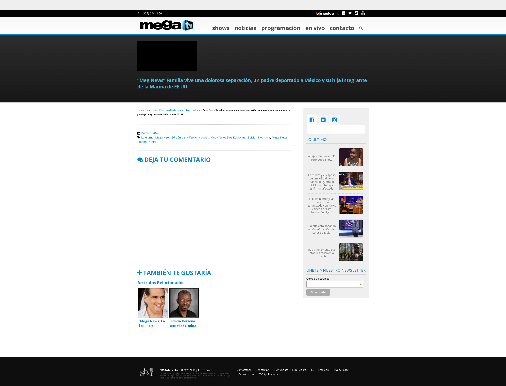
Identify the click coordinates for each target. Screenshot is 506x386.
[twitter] (350, 13)
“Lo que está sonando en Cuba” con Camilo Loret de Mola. (322, 229)
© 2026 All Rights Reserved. (186, 370)
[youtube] (363, 13)
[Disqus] (214, 216)
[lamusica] (325, 13)
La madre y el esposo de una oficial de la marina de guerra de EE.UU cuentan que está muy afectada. (322, 181)
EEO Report (299, 370)
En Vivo (315, 28)
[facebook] (343, 13)
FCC (312, 370)
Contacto (342, 28)
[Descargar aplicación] (338, 13)
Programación (280, 28)
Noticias (245, 28)
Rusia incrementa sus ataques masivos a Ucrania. (321, 253)
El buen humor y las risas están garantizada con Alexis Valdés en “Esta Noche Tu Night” (321, 205)
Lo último (147, 137)
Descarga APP (264, 370)
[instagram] (356, 13)
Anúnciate (282, 370)
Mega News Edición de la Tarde (176, 137)
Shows (220, 28)
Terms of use (246, 374)
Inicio (139, 110)
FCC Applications (268, 374)
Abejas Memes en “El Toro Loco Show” (321, 157)
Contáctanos (244, 370)
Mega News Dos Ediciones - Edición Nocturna (179, 110)
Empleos (323, 370)
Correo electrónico (333, 278)
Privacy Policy (340, 370)
